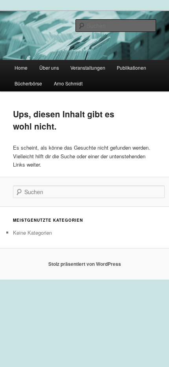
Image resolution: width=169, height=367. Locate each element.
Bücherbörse (28, 83)
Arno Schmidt (68, 83)
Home (21, 67)
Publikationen (131, 67)
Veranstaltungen (87, 67)
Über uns (49, 67)
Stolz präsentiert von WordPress (84, 263)
